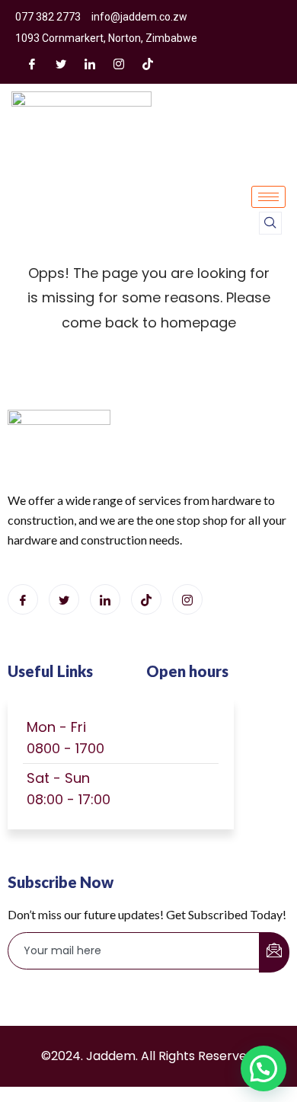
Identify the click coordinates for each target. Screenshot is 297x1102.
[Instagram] (118, 63)
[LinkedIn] (90, 63)
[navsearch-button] (270, 223)
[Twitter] (61, 63)
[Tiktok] (146, 599)
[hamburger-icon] (268, 197)
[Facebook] (32, 63)
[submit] (274, 952)
